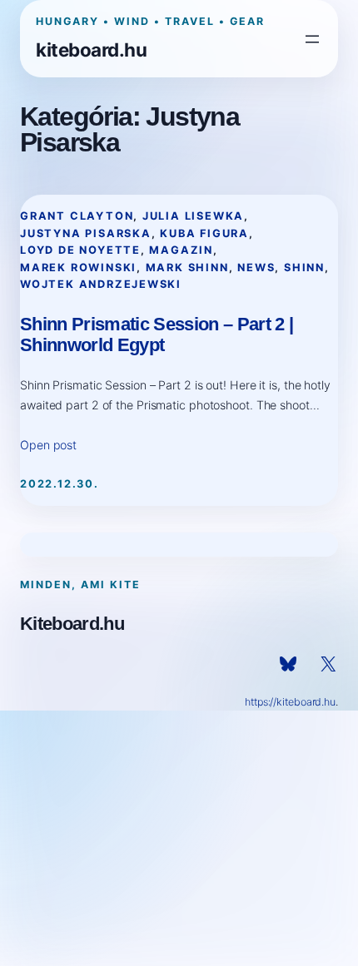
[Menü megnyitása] (312, 39)
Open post (48, 445)
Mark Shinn (187, 267)
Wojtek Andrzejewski (100, 284)
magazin (181, 250)
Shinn (304, 267)
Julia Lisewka (193, 216)
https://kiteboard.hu (290, 702)
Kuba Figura (204, 233)
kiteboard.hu (91, 49)
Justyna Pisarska (86, 233)
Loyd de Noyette (80, 250)
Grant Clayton (76, 216)
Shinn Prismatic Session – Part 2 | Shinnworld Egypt (156, 334)
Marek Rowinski (78, 267)
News (256, 267)
